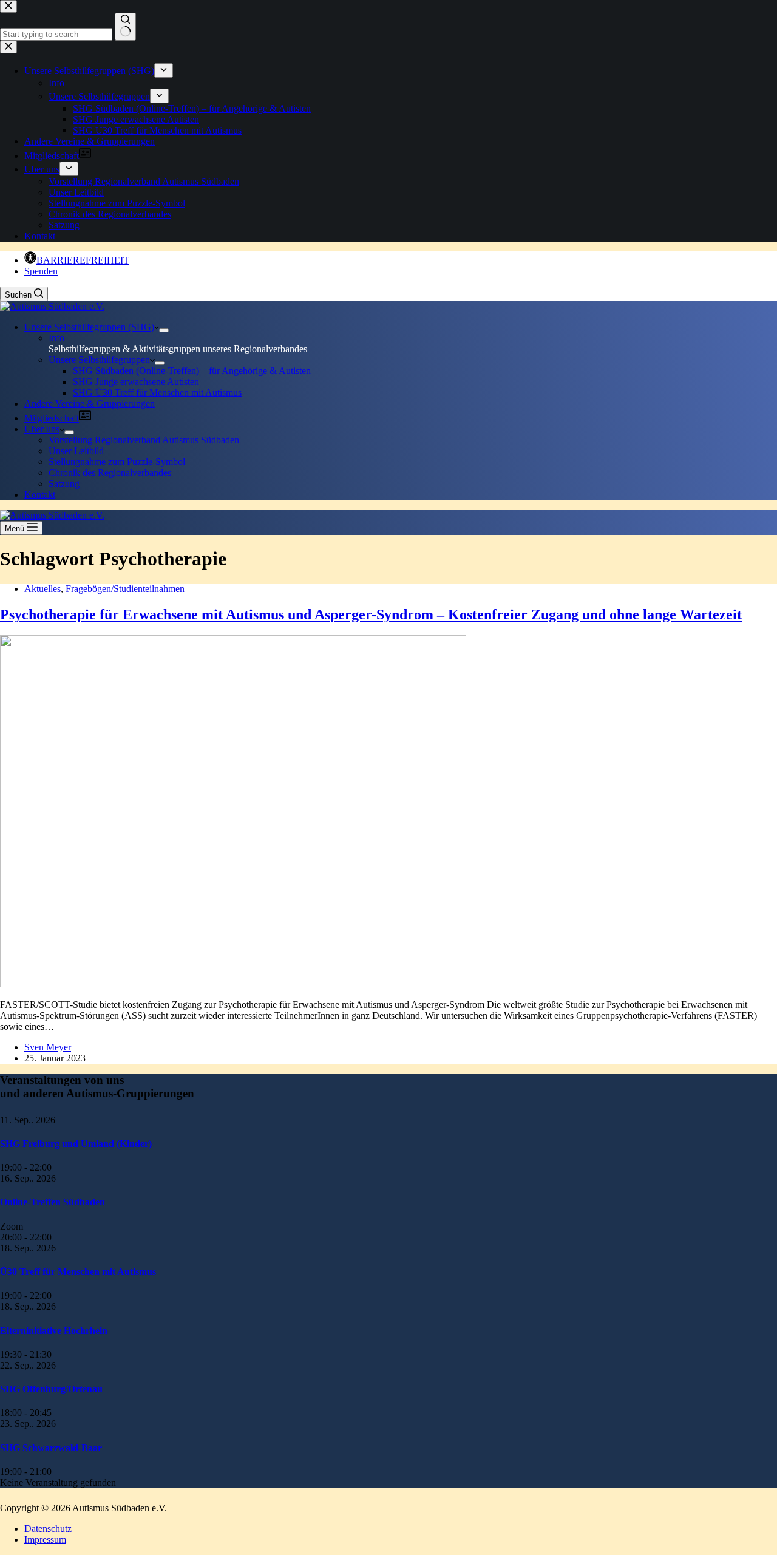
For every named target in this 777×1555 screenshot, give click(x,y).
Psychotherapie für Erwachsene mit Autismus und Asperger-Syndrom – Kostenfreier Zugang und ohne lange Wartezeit (371, 614)
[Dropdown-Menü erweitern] (164, 330)
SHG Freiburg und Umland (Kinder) (76, 1143)
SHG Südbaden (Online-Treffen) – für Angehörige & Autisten (192, 371)
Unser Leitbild (76, 451)
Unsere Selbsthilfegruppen (99, 360)
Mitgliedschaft (51, 418)
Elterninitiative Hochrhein (53, 1330)
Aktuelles (42, 589)
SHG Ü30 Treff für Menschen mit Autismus (157, 392)
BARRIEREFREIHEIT (82, 260)
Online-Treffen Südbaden (52, 1202)
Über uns (41, 429)
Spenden (41, 271)
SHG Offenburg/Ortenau (51, 1389)
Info (56, 338)
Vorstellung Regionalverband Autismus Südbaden (144, 440)
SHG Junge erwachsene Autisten (136, 381)
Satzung (64, 483)
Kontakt (39, 494)
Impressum (45, 1539)
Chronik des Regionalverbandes (110, 473)
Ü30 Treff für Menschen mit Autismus (78, 1272)
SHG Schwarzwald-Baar (51, 1448)
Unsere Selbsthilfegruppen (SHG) (89, 327)
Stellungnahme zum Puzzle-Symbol (117, 462)
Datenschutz (48, 1528)
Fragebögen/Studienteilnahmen (125, 589)
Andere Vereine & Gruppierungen (89, 403)
